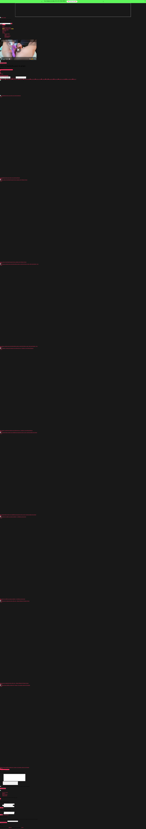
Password (1, 807)
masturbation (51, 92)
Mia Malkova (7, 36)
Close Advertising (3, 76)
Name (1, 782)
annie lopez (33, 92)
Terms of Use (4, 796)
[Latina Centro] (3, 17)
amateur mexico (27, 92)
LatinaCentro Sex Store (6, 27)
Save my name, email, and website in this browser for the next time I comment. (15, 787)
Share (2, 86)
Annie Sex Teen (9, 92)
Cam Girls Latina (5, 29)
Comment (2, 781)
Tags (3, 31)
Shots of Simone (7, 35)
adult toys (21, 92)
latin (47, 92)
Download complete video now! (7, 82)
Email (1, 784)
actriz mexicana (16, 92)
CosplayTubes (7, 33)
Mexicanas (3, 92)
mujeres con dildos (62, 92)
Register (3, 24)
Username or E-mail (3, 822)
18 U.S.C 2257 (5, 793)
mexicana (56, 92)
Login (1, 24)
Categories (4, 30)
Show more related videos (4, 770)
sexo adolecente (69, 92)
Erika (6, 34)
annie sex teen (38, 92)
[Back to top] (0, 799)
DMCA (3, 794)
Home (3, 26)
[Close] (145, 1)
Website (1, 785)
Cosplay (3, 32)
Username (2, 805)
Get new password (3, 823)
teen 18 (74, 92)
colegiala (43, 92)
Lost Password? (6, 815)
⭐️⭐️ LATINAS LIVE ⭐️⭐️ (8, 28)
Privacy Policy (5, 795)
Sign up (1, 808)
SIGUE (56, 1)
